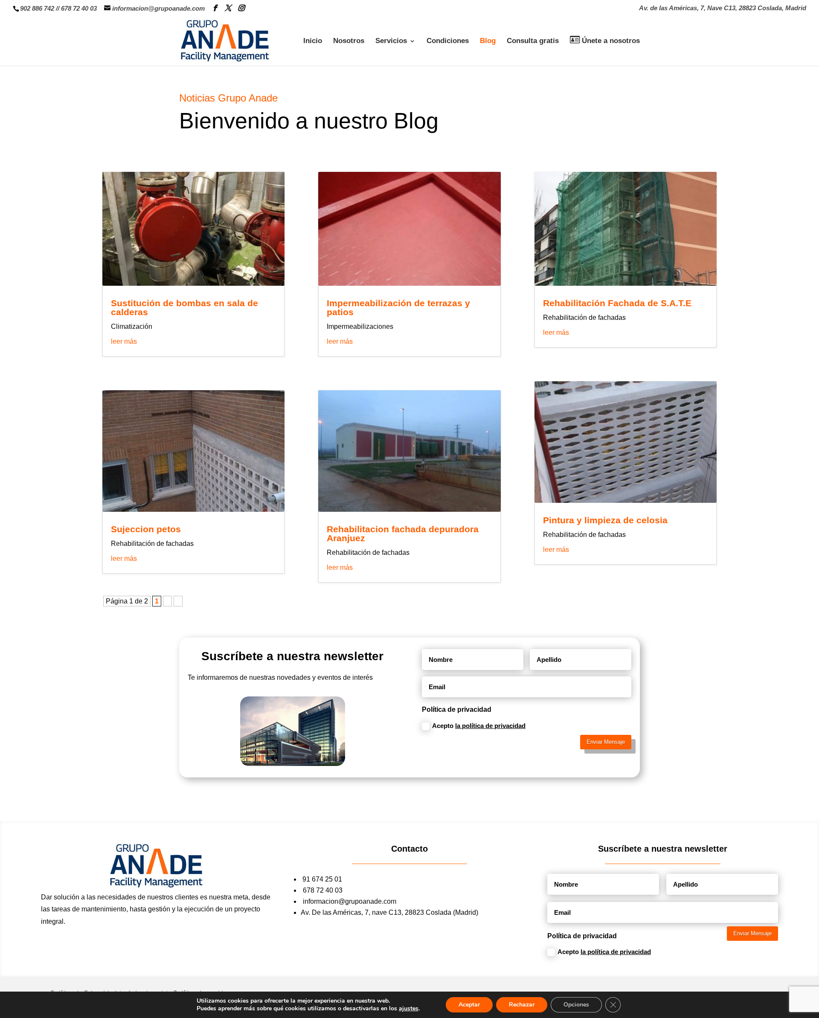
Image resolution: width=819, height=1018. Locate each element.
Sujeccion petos (146, 529)
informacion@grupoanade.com (349, 901)
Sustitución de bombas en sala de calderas (184, 307)
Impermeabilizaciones (360, 326)
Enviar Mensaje (606, 742)
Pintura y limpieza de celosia (605, 520)
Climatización (131, 326)
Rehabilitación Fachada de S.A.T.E (617, 303)
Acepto (479, 725)
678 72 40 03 (79, 8)
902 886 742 (37, 8)
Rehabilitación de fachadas (152, 543)
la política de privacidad (490, 725)
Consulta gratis (533, 41)
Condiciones (448, 41)
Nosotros (348, 41)
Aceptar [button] (469, 1005)
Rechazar (521, 1005)
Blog (488, 41)
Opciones (576, 1005)
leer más (124, 341)
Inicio (312, 41)
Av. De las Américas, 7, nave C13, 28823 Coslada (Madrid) (389, 912)
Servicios (391, 41)
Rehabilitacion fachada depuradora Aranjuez (403, 533)
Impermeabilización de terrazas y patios (398, 307)
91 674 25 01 (322, 879)
